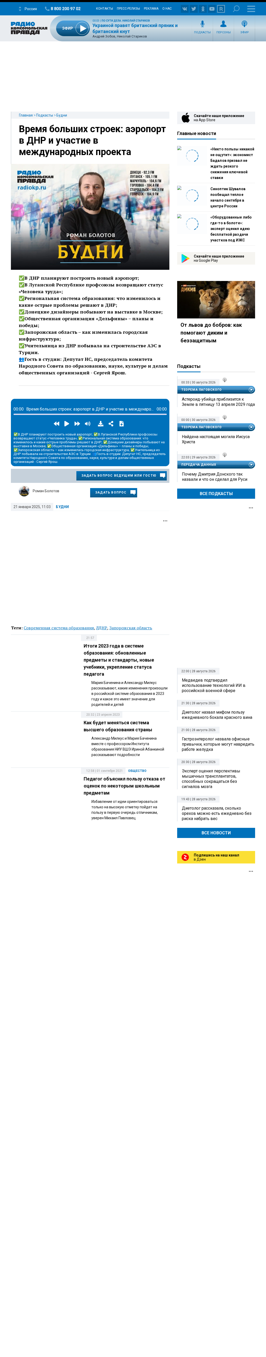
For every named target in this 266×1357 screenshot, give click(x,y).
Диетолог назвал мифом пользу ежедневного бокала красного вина (217, 715)
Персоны (223, 32)
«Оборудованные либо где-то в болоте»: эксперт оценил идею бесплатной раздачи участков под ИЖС (231, 228)
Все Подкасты (216, 493)
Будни (61, 115)
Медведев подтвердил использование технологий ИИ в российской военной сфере (213, 685)
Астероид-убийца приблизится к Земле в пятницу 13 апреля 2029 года (218, 402)
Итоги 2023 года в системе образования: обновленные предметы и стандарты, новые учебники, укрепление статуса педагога (119, 660)
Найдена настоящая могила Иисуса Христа (216, 439)
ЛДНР (101, 628)
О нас (167, 8)
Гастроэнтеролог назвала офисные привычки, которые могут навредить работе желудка (218, 744)
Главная (26, 115)
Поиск (236, 8)
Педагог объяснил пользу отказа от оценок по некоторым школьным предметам (124, 786)
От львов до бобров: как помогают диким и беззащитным (211, 333)
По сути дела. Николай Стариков (126, 20)
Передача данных (198, 464)
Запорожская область (130, 628)
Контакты (104, 8)
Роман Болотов (46, 491)
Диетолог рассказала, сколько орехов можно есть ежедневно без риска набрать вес (216, 813)
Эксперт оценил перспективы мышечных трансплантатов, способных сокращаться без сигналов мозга (211, 779)
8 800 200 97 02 (66, 8)
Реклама (151, 8)
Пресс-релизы (128, 8)
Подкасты (202, 32)
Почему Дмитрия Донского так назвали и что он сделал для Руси (214, 477)
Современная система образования (59, 628)
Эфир (244, 32)
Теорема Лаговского (201, 390)
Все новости (216, 832)
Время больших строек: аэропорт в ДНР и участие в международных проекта (92, 140)
